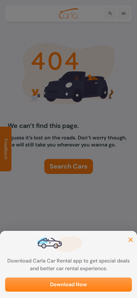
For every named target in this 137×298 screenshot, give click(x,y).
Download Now (68, 284)
